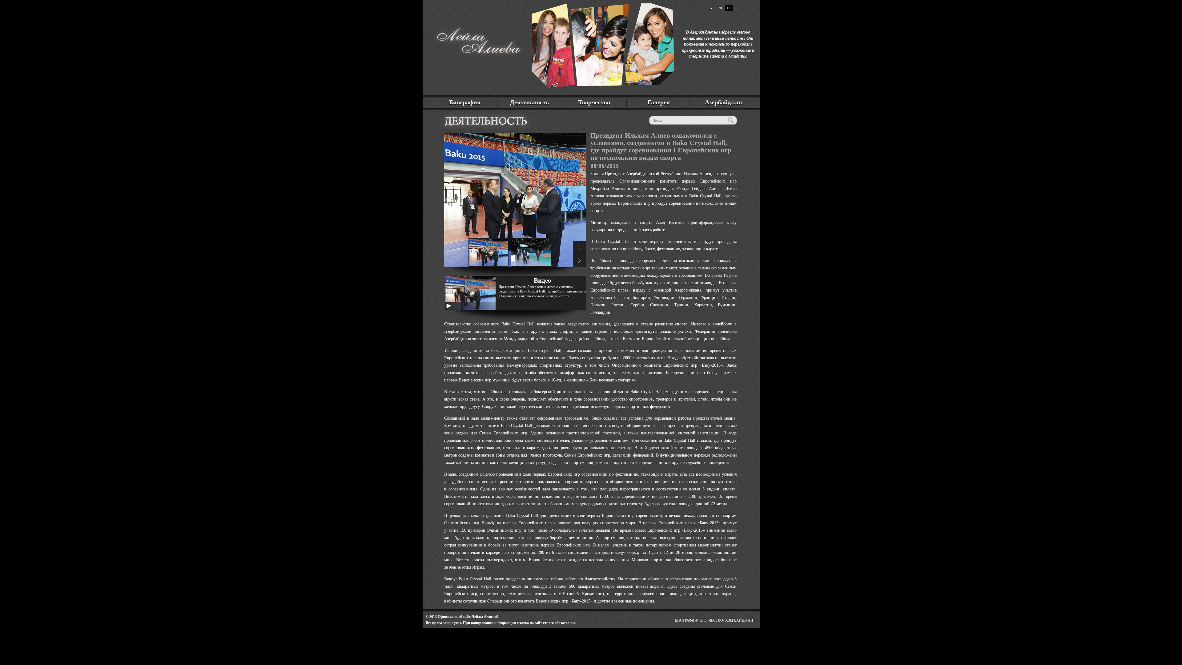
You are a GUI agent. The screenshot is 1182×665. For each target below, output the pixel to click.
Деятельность (529, 102)
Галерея (659, 102)
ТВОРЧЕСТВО (711, 620)
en (720, 7)
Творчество (594, 102)
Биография (464, 102)
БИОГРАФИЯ (686, 620)
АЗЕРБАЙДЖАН (739, 620)
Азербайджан (723, 102)
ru (729, 7)
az (711, 7)
